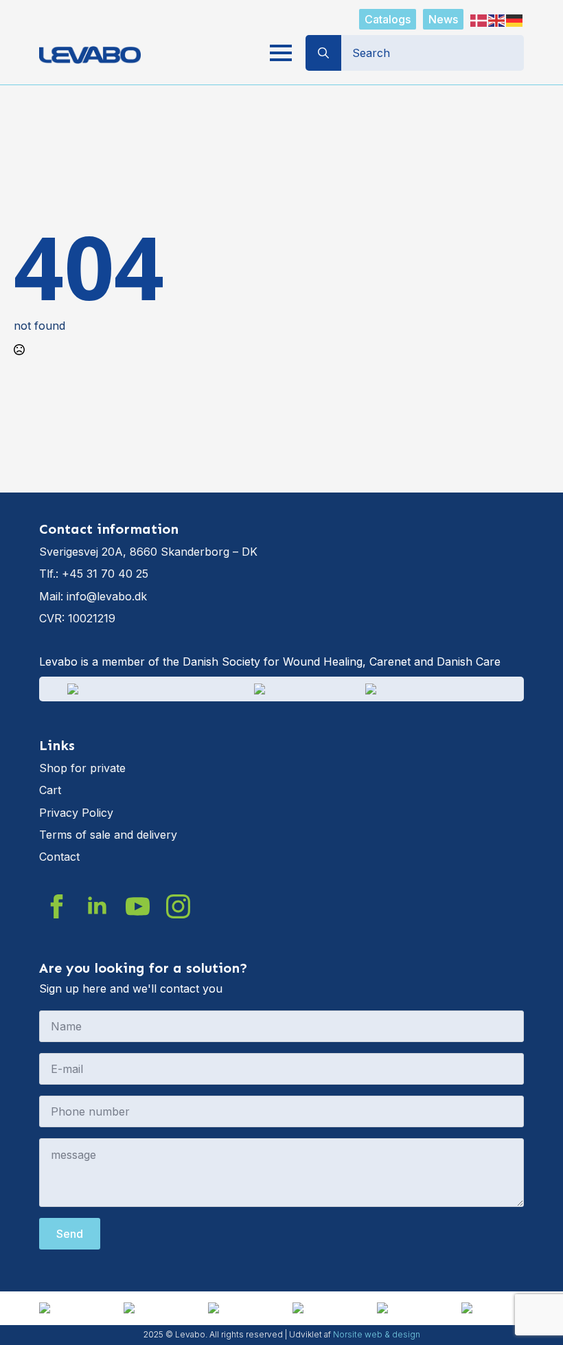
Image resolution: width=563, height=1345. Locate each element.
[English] (497, 19)
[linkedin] (97, 906)
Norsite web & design (376, 1334)
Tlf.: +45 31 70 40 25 (93, 573)
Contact (59, 856)
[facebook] (56, 906)
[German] (515, 19)
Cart (50, 790)
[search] (323, 53)
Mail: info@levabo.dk (93, 596)
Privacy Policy (76, 813)
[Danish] (479, 19)
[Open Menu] (281, 53)
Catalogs (388, 19)
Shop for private (82, 768)
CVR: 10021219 (77, 618)
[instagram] (178, 906)
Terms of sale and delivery (108, 834)
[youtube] (137, 906)
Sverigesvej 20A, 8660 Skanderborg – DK (148, 551)
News (443, 19)
